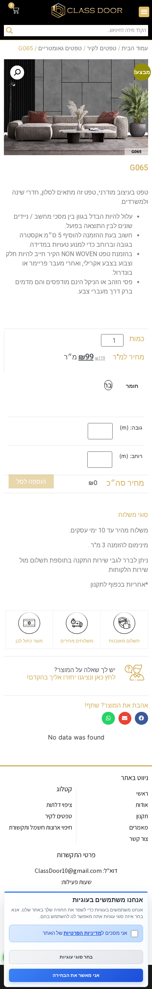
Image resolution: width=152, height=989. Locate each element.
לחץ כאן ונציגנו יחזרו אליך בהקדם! (71, 677)
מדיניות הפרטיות (82, 933)
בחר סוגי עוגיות (76, 957)
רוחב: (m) (130, 456)
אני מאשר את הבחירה (76, 975)
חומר (132, 386)
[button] (144, 12)
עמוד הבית (135, 48)
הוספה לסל (31, 481)
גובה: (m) (131, 427)
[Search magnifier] (9, 30)
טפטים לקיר (102, 48)
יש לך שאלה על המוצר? (84, 670)
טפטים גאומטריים (60, 48)
